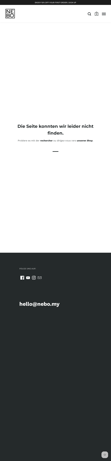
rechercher (46, 140)
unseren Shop (85, 140)
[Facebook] (22, 278)
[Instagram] (34, 278)
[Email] (39, 278)
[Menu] (104, 13)
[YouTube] (28, 278)
